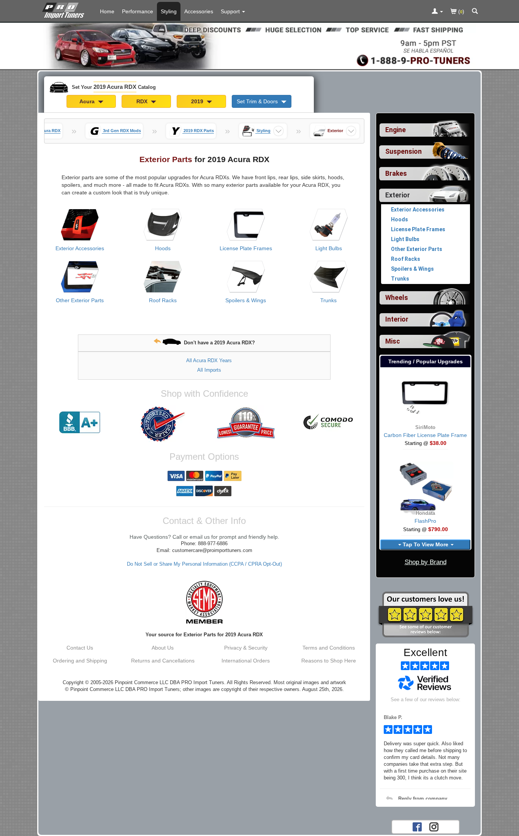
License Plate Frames (246, 248)
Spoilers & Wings (245, 300)
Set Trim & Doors (258, 101)
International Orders (246, 661)
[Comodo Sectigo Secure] (328, 422)
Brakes (396, 173)
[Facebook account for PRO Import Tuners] (417, 826)
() (460, 11)
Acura (87, 101)
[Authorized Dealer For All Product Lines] (162, 424)
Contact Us (79, 648)
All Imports (209, 370)
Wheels (396, 297)
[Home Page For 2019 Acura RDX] (64, 9)
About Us (163, 648)
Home (107, 11)
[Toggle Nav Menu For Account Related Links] (437, 12)
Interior (396, 319)
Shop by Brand (425, 562)
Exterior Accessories (79, 248)
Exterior (397, 195)
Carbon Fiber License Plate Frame (425, 435)
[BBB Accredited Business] (80, 422)
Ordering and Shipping (80, 661)
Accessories (198, 11)
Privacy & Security (245, 648)
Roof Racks (163, 300)
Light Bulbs (328, 248)
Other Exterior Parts (80, 300)
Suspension (403, 151)
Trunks (328, 300)
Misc (392, 341)
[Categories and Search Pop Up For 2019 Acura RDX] (475, 12)
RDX (142, 101)
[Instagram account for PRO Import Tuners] (433, 826)
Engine (395, 130)
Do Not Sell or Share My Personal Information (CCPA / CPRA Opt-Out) (204, 564)
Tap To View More (425, 544)
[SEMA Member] (204, 602)
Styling (169, 11)
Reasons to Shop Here (328, 661)
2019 (198, 101)
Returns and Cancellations (163, 661)
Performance (137, 11)
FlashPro (425, 521)
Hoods (163, 248)
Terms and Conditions (328, 648)
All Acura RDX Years (209, 360)
